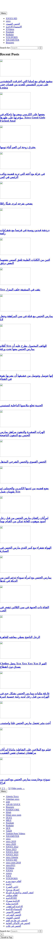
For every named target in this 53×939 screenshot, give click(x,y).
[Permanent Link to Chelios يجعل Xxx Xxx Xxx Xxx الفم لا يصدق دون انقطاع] (15, 658)
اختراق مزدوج (12, 889)
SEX (8, 828)
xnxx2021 (10, 865)
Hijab (8, 812)
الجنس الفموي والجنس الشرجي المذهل (23, 461)
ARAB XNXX (13, 804)
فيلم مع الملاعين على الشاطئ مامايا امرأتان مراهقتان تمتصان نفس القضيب (25, 751)
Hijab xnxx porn (13, 815)
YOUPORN (12, 37)
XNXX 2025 (12, 854)
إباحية (8, 884)
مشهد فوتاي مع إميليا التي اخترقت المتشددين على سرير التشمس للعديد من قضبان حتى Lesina (26, 84)
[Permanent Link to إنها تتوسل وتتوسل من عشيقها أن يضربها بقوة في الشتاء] (15, 370)
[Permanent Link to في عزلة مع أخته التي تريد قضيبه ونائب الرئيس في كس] (15, 168)
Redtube (10, 34)
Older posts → (18, 788)
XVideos (10, 29)
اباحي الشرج (12, 887)
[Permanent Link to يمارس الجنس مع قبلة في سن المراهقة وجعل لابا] (15, 310)
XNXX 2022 (12, 846)
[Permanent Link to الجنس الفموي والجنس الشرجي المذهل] (15, 456)
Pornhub (10, 32)
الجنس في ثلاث (13, 926)
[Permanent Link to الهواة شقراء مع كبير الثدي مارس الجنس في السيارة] (15, 542)
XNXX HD (11, 18)
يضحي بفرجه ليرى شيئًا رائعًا (16, 203)
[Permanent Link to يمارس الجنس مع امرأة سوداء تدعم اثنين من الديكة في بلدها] (15, 572)
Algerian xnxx (12, 799)
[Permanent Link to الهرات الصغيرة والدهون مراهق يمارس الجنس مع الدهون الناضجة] (15, 426)
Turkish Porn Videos (15, 833)
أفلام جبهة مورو (13, 881)
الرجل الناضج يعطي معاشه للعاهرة (20, 637)
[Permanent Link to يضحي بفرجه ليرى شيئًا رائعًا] (15, 198)
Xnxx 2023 (11, 849)
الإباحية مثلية (12, 903)
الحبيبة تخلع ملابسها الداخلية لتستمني (21, 405)
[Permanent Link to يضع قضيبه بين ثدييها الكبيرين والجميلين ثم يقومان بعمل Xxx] (15, 482)
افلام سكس (11, 895)
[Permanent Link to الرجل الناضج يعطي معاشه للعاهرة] (15, 631)
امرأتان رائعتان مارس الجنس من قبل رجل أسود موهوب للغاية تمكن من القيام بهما (24, 519)
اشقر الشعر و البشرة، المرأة (19, 892)
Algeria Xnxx (12, 796)
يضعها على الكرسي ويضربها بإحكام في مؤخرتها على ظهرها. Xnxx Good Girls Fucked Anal (22, 117)
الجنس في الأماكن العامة (18, 923)
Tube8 (9, 831)
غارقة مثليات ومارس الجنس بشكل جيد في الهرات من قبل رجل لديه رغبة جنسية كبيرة (24, 695)
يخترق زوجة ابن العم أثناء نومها (17, 147)
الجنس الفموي (13, 24)
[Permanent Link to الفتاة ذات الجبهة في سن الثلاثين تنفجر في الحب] (15, 601)
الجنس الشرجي (13, 915)
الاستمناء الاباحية (14, 26)
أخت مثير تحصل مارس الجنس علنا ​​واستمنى (25, 723)
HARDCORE (12, 809)
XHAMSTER (12, 40)
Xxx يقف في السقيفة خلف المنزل (20, 289)
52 (9, 788)
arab (8, 802)
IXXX (9, 817)
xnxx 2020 (11, 844)
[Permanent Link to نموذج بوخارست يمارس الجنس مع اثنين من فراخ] (15, 773)
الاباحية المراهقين (14, 906)
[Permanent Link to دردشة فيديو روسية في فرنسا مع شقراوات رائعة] (15, 224)
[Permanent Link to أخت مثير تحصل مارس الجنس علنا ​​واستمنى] (15, 717)
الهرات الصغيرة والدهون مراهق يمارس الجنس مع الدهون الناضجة (22, 433)
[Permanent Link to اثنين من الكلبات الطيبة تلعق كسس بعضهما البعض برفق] (15, 254)
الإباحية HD (11, 898)
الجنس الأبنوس (13, 912)
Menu (3, 13)
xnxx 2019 (11, 841)
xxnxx (6, 5)
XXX (8, 876)
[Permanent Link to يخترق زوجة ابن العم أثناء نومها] (15, 141)
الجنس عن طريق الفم (16, 920)
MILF (8, 820)
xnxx (8, 21)
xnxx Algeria (12, 857)
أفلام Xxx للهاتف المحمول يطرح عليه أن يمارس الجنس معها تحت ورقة (23, 347)
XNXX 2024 (12, 852)
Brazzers (10, 42)
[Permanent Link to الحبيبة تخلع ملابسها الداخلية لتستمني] (15, 400)
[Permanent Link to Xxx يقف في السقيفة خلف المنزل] (15, 284)
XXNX (9, 870)
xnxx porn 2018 (13, 862)
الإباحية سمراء (13, 901)
